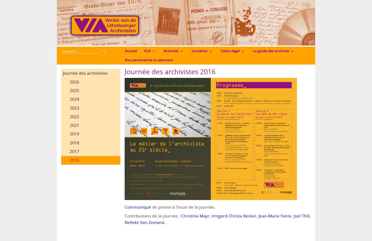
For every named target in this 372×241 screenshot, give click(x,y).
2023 (74, 108)
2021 (74, 125)
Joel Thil (301, 216)
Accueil (131, 51)
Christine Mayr (195, 216)
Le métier (200, 51)
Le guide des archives (271, 51)
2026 (74, 82)
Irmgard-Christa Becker (234, 216)
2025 (74, 90)
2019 (74, 134)
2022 (74, 117)
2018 (74, 143)
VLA (147, 51)
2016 (74, 160)
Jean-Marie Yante (275, 216)
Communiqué (138, 207)
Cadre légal (230, 51)
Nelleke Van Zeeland (144, 222)
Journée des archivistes (85, 73)
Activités (171, 51)
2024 (74, 99)
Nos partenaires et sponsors (149, 60)
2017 (74, 151)
